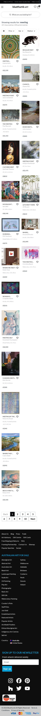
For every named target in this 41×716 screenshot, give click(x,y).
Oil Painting (6, 581)
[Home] (20, 7)
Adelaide (23, 567)
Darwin (23, 581)
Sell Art (4, 635)
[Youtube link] (29, 691)
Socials (18, 548)
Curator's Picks (7, 603)
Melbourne (24, 563)
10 (25, 519)
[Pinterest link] (29, 683)
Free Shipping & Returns (10, 541)
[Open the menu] (2, 7)
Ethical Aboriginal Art (9, 628)
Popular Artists (7, 621)
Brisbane (23, 570)
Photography (6, 588)
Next (33, 519)
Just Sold (5, 610)
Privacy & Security (17, 710)
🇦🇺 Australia (14, 640)
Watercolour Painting (9, 599)
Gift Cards (27, 537)
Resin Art (5, 592)
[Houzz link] (12, 691)
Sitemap (32, 544)
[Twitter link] (20, 691)
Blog (12, 534)
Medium (30, 31)
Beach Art (5, 570)
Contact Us (23, 544)
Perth (22, 577)
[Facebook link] (20, 683)
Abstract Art (6, 563)
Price (10, 31)
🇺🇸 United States (16, 643)
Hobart (23, 585)
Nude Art (5, 577)
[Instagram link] (12, 683)
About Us (5, 534)
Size (20, 31)
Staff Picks (5, 607)
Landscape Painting (9, 574)
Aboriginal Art (7, 560)
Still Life (4, 595)
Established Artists (8, 614)
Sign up (7, 669)
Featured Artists (7, 617)
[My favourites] (35, 7)
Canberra (23, 574)
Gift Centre (17, 537)
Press (18, 534)
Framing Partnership (9, 544)
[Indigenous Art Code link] (20, 698)
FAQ (22, 541)
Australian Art (7, 567)
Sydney (23, 560)
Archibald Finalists (8, 625)
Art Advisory (6, 537)
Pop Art (4, 585)
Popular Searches (8, 548)
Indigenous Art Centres (10, 632)
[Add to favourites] (17, 61)
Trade (24, 534)
